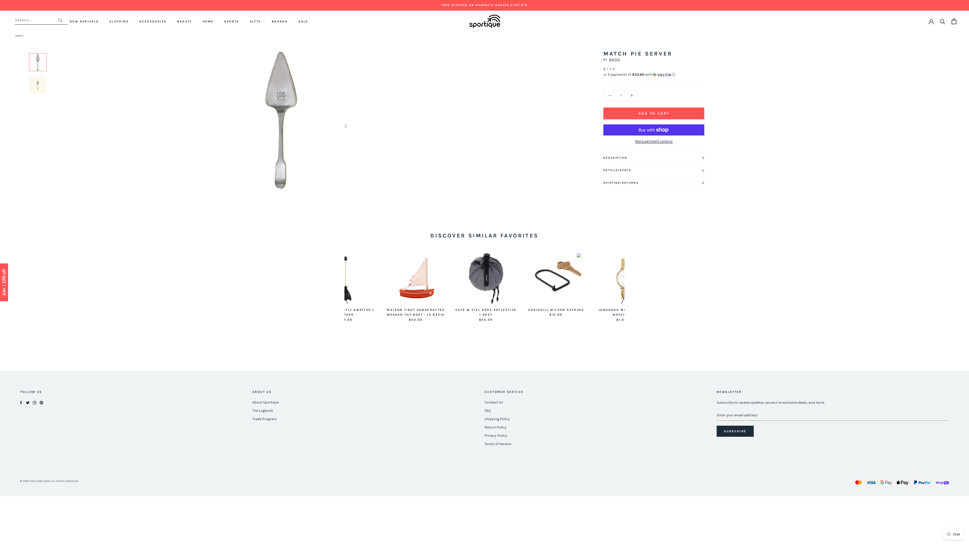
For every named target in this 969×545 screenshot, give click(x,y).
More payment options (654, 141)
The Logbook (262, 410)
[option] (38, 62)
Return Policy (495, 427)
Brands (280, 21)
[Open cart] (954, 21)
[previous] (217, 126)
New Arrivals (84, 21)
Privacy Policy (495, 435)
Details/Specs (617, 170)
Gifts (255, 21)
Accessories (153, 21)
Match (614, 59)
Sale (303, 21)
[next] (345, 126)
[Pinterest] (41, 402)
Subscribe (735, 431)
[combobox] (36, 20)
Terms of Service (497, 444)
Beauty (184, 21)
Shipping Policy (497, 419)
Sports (231, 21)
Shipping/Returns (620, 182)
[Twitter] (28, 402)
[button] (653, 74)
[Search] (942, 21)
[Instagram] (34, 402)
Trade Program (264, 419)
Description (615, 157)
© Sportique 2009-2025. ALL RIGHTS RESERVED (49, 481)
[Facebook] (21, 402)
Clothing (119, 21)
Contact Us (493, 402)
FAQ (487, 410)
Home (208, 21)
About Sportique (265, 402)
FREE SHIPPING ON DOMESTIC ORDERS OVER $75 (484, 5)
